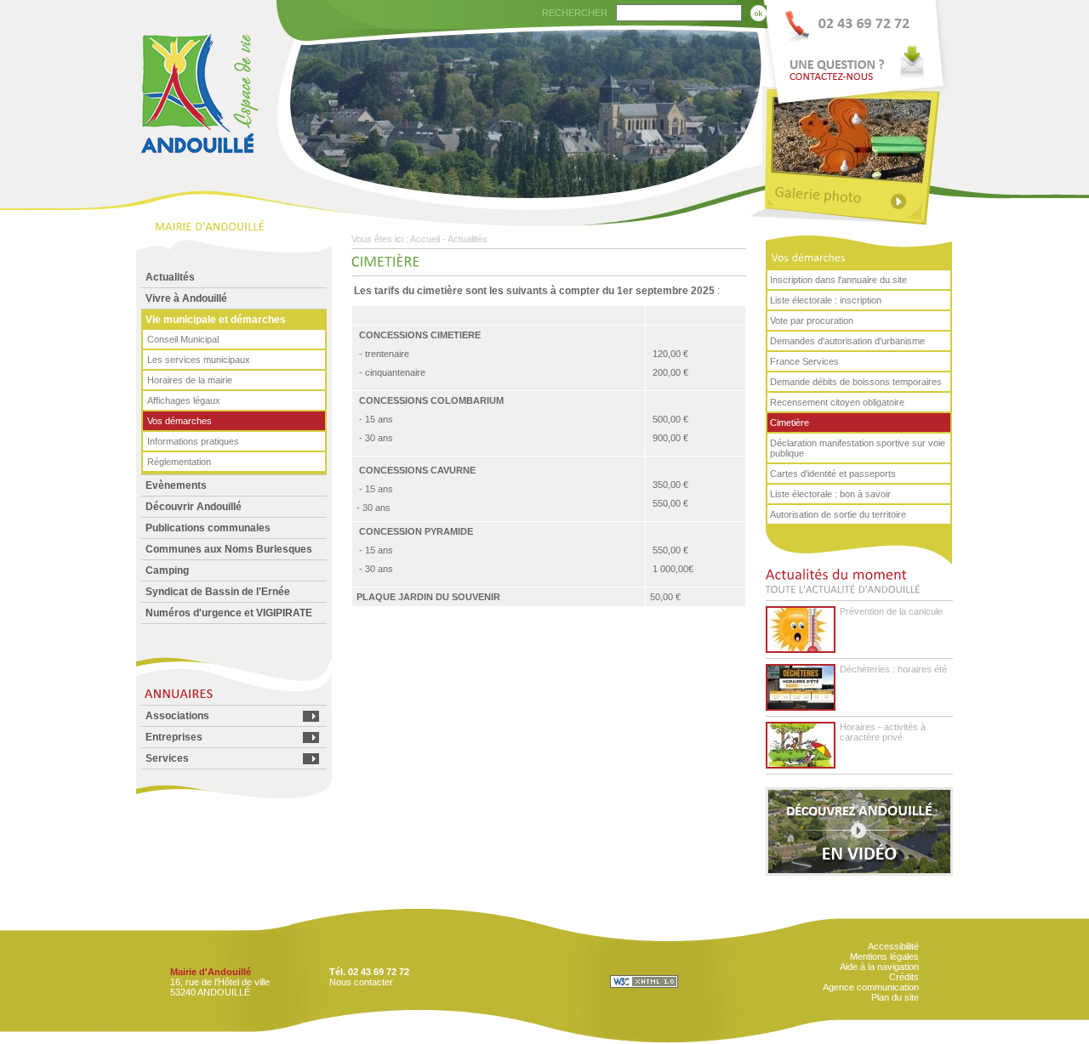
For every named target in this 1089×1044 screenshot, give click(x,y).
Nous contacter (361, 982)
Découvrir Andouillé (193, 507)
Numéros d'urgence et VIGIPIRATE (228, 613)
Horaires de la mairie (189, 380)
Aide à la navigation (879, 967)
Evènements (176, 485)
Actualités (170, 277)
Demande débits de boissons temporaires (856, 382)
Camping (167, 570)
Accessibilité (893, 946)
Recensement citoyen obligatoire (837, 402)
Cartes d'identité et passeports (833, 473)
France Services (804, 361)
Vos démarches (179, 421)
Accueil (425, 239)
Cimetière (789, 422)
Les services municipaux (198, 360)
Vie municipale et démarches (215, 320)
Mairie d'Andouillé (210, 972)
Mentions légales (884, 956)
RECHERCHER (574, 13)
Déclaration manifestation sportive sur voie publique (857, 448)
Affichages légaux (183, 400)
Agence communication (871, 987)
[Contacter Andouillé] (857, 43)
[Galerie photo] (857, 197)
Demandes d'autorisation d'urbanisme (847, 341)
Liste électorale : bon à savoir (830, 494)
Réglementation (179, 462)
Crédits (904, 977)
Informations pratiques (193, 441)
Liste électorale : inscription (825, 300)
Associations (177, 716)
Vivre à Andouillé (186, 298)
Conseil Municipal (183, 339)
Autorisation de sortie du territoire (838, 514)
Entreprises (173, 737)
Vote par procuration (811, 320)
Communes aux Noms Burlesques (228, 549)
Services (167, 758)
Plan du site (895, 997)
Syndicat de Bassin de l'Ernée (217, 592)
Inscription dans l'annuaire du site (838, 280)
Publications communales (208, 528)
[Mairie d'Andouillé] (198, 180)
